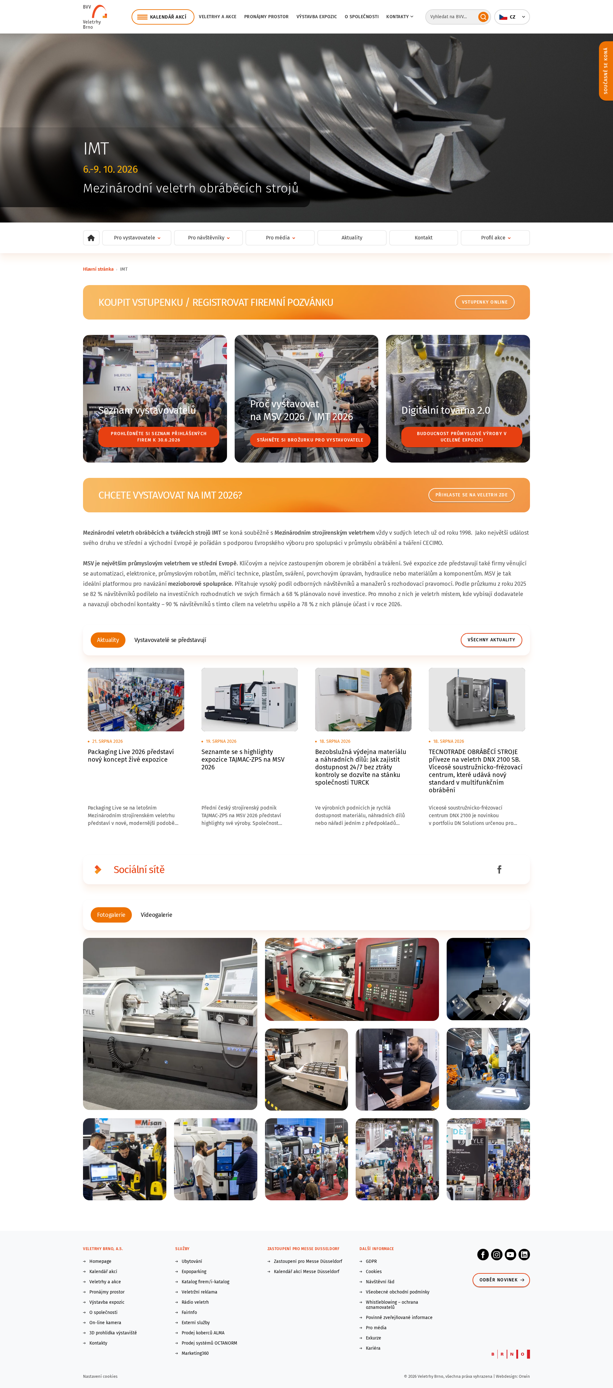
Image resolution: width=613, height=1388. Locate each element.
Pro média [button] (278, 238)
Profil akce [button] (493, 238)
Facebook (483, 1254)
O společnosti (362, 16)
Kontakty (98, 1343)
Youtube (510, 1254)
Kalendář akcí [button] (168, 17)
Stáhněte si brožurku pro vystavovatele (310, 440)
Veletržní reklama (199, 1292)
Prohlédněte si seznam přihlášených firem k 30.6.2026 (159, 437)
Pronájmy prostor (266, 16)
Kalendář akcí (103, 1271)
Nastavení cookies (100, 1376)
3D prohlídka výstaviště (113, 1333)
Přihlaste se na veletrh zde (471, 495)
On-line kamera (105, 1322)
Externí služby (196, 1322)
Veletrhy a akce (218, 16)
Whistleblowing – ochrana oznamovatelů (392, 1305)
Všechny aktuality (491, 640)
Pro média (376, 1328)
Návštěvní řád (380, 1282)
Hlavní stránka (98, 269)
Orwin (524, 1376)
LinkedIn (524, 1254)
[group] (108, 640)
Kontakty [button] (397, 16)
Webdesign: (507, 1376)
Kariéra (373, 1348)
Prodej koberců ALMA (203, 1333)
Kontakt (424, 238)
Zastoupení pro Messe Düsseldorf (308, 1261)
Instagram (497, 1254)
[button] (512, 17)
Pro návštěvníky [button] (206, 238)
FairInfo (189, 1312)
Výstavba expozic (317, 16)
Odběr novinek (499, 1280)
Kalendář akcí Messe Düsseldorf (306, 1271)
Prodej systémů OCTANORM (209, 1343)
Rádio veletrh (195, 1302)
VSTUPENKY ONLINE (485, 302)
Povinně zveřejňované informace (399, 1317)
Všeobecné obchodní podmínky (397, 1292)
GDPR (371, 1261)
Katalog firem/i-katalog (205, 1282)
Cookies (374, 1271)
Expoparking (194, 1271)
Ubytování (192, 1261)
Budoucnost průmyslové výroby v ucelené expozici (462, 437)
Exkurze (373, 1338)
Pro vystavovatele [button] (134, 238)
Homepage (100, 1261)
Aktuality (352, 238)
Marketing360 (195, 1353)
